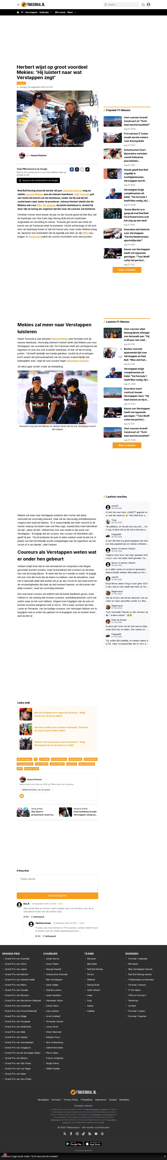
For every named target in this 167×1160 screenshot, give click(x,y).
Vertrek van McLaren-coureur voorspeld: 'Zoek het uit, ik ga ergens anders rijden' (61, 729)
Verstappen (31, 12)
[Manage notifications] (5, 1155)
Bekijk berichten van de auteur (36, 790)
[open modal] (148, 4)
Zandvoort (35, 236)
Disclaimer (124, 1099)
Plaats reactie (57, 895)
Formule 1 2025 (31, 769)
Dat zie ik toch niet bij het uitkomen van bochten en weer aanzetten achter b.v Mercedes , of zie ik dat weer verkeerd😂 (127, 599)
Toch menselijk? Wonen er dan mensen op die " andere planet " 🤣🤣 (127, 614)
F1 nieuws (44, 759)
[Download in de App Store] (93, 1143)
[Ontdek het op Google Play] (74, 1143)
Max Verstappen (46, 205)
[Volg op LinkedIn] (22, 796)
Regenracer (117, 591)
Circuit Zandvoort (25, 764)
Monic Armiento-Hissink (123, 549)
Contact (113, 1099)
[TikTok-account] (83, 1133)
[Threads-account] (102, 1133)
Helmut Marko (60, 338)
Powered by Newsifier (83, 1150)
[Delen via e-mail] (82, 169)
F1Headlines (87, 1099)
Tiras (113, 520)
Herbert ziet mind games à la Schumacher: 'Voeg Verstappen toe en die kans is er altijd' (59, 743)
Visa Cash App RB (87, 764)
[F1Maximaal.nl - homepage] (33, 4)
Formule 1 (21, 83)
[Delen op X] (77, 169)
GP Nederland (90, 759)
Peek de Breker (119, 620)
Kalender (44, 12)
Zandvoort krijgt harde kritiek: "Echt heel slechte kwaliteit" (29, 1156)
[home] (18, 12)
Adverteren (100, 1099)
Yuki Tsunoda (82, 194)
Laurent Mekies (34, 194)
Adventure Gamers (77, 360)
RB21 (85, 233)
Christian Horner (72, 190)
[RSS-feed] (89, 1133)
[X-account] (64, 1133)
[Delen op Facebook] (72, 169)
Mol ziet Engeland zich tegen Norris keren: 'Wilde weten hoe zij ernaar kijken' (59, 714)
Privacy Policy (71, 1099)
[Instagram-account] (77, 1133)
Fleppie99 (116, 534)
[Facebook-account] (71, 1133)
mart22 (114, 506)
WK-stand (60, 12)
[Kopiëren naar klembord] (87, 169)
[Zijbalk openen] (18, 4)
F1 (22, 12)
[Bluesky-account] (96, 1133)
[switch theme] (143, 4)
